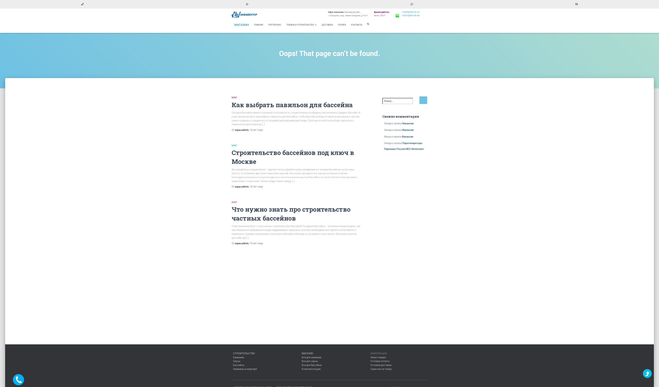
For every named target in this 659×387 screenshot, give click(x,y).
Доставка (327, 25)
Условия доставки (380, 365)
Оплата (342, 25)
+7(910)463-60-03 (410, 15)
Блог (234, 97)
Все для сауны (310, 361)
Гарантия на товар (381, 369)
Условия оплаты (379, 361)
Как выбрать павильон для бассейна (292, 105)
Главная (258, 25)
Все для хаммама (311, 357)
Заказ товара (378, 357)
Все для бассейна (312, 365)
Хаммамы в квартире (245, 369)
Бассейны (238, 365)
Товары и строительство (300, 25)
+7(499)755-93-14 (410, 12)
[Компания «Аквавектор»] (244, 14)
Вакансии (408, 123)
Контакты (356, 25)
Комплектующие (311, 369)
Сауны (236, 361)
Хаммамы (238, 357)
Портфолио (274, 25)
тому (256, 130)
